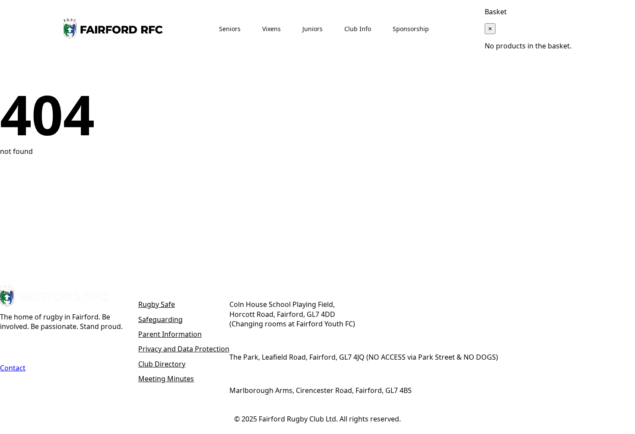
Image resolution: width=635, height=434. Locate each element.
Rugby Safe (156, 304)
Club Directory (161, 364)
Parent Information (170, 334)
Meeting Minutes (166, 378)
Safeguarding (160, 319)
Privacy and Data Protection (183, 349)
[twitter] (28, 346)
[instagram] (48, 346)
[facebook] (8, 346)
